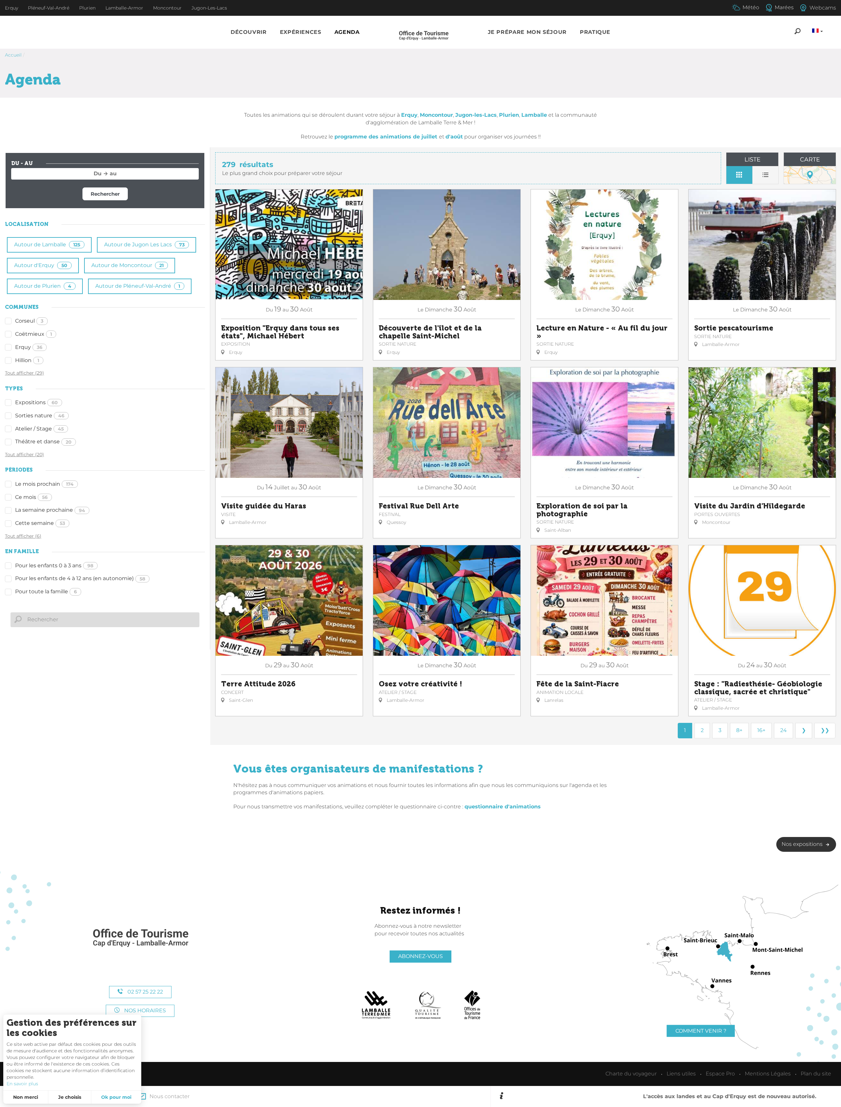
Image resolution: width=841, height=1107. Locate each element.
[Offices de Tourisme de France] (472, 1005)
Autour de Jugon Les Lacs (144, 244)
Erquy (28, 347)
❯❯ (825, 730)
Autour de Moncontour (127, 265)
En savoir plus (22, 1084)
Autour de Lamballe (47, 244)
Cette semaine (40, 523)
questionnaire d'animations (503, 806)
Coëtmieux (33, 334)
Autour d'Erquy (40, 265)
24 (783, 730)
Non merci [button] (25, 1097)
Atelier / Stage (39, 429)
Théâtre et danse (43, 441)
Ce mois (31, 497)
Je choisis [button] (69, 1097)
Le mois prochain (44, 484)
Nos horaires (144, 1010)
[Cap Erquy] (140, 938)
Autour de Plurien (42, 286)
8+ (739, 730)
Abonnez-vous (420, 956)
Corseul (29, 321)
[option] (670, 1096)
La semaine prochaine (50, 510)
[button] (248, 32)
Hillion (27, 360)
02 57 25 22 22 (144, 992)
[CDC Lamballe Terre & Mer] (376, 1005)
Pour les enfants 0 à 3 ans (54, 565)
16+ (761, 730)
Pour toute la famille (46, 591)
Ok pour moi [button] (116, 1097)
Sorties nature (39, 415)
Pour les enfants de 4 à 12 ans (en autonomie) (80, 578)
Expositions (36, 402)
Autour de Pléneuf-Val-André (137, 286)
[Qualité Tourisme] (428, 1005)
